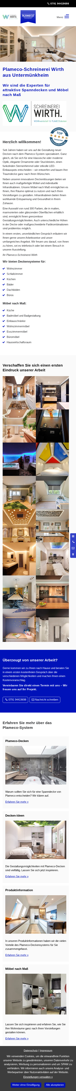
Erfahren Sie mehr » (16, 801)
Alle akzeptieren (55, 1085)
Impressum (46, 1050)
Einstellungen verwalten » (38, 1076)
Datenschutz (31, 1050)
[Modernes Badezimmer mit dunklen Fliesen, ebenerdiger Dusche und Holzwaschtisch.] (52, 392)
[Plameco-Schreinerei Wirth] (10, 17)
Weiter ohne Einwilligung (26, 1085)
